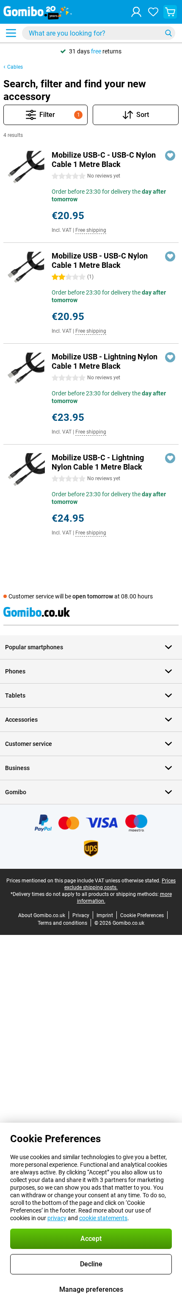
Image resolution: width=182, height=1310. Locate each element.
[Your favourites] (153, 12)
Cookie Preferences (142, 915)
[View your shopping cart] (170, 12)
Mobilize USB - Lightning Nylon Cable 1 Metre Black (104, 361)
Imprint (105, 915)
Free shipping (90, 230)
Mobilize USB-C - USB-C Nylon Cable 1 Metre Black (104, 159)
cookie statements (103, 1218)
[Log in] (136, 12)
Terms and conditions (62, 923)
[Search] (168, 33)
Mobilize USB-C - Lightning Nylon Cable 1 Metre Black (98, 462)
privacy (56, 1218)
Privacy (80, 915)
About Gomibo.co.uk (41, 915)
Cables (15, 67)
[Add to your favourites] (170, 155)
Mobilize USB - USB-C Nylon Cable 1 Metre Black (100, 260)
